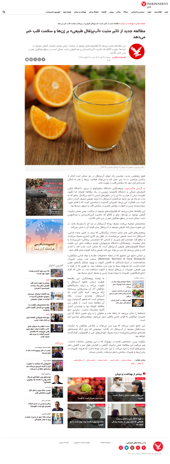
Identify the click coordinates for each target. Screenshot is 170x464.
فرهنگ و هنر (93, 12)
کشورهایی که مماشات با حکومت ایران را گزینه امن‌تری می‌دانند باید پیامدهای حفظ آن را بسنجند (38, 366)
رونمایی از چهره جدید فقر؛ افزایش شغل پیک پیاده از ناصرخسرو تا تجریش (39, 286)
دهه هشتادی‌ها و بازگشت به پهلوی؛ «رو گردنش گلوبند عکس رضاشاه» (37, 307)
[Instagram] (132, 448)
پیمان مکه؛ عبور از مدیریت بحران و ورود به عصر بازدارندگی (38, 418)
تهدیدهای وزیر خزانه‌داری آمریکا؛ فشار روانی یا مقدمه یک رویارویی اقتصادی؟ (39, 380)
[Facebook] (43, 59)
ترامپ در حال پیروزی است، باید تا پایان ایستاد (38, 352)
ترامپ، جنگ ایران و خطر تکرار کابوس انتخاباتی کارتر (40, 391)
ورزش (111, 12)
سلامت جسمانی (102, 360)
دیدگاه (125, 12)
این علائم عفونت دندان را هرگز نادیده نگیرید (128, 397)
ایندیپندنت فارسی (119, 57)
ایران (166, 12)
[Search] (4, 12)
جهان (149, 12)
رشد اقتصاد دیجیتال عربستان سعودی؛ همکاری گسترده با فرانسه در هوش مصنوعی (38, 297)
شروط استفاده (105, 442)
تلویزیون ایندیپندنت (53, 12)
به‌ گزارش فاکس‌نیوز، (134, 188)
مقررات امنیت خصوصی (82, 442)
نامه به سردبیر (64, 442)
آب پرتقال (140, 363)
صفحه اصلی (140, 23)
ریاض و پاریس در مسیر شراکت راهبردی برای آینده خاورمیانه (39, 405)
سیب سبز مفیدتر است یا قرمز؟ (90, 398)
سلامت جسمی (114, 360)
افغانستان (158, 12)
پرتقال (133, 363)
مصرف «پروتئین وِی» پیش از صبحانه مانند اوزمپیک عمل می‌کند (121, 284)
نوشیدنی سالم (91, 360)
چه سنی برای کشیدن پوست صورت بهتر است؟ (39, 272)
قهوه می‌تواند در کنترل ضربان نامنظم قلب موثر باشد (121, 301)
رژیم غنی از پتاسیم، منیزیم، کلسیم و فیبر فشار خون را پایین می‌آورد (120, 294)
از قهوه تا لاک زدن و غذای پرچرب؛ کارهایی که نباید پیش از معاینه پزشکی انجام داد (127, 421)
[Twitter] (35, 59)
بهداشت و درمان (80, 12)
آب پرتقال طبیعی (79, 360)
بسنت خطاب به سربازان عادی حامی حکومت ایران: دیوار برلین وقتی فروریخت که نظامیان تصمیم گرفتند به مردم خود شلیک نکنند (37, 331)
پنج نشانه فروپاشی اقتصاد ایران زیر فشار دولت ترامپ (37, 319)
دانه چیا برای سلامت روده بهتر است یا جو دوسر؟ (86, 423)
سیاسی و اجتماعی (137, 12)
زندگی (118, 12)
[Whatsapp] (39, 59)
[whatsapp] (121, 448)
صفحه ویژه (67, 12)
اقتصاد (103, 12)
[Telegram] (126, 448)
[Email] (31, 59)
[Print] (27, 59)
